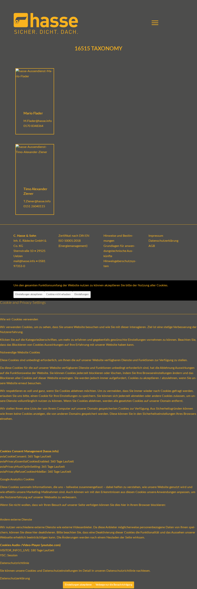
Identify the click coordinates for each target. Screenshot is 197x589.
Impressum (156, 235)
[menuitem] (153, 23)
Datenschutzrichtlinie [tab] (14, 563)
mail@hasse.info (24, 261)
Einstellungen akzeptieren (28, 294)
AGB (152, 245)
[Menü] (153, 23)
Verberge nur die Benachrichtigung (114, 585)
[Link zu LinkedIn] (181, 23)
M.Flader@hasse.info (37, 120)
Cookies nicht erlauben (58, 294)
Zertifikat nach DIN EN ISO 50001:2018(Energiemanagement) (73, 240)
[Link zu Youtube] (169, 23)
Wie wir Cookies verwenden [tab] (19, 319)
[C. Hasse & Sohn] (45, 23)
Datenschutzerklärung (163, 240)
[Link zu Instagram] (175, 23)
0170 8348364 (33, 125)
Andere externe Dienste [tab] (16, 519)
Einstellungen (81, 294)
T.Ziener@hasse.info (37, 201)
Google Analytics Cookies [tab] (17, 479)
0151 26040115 (34, 206)
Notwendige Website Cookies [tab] (20, 352)
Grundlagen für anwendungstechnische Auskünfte (119, 251)
